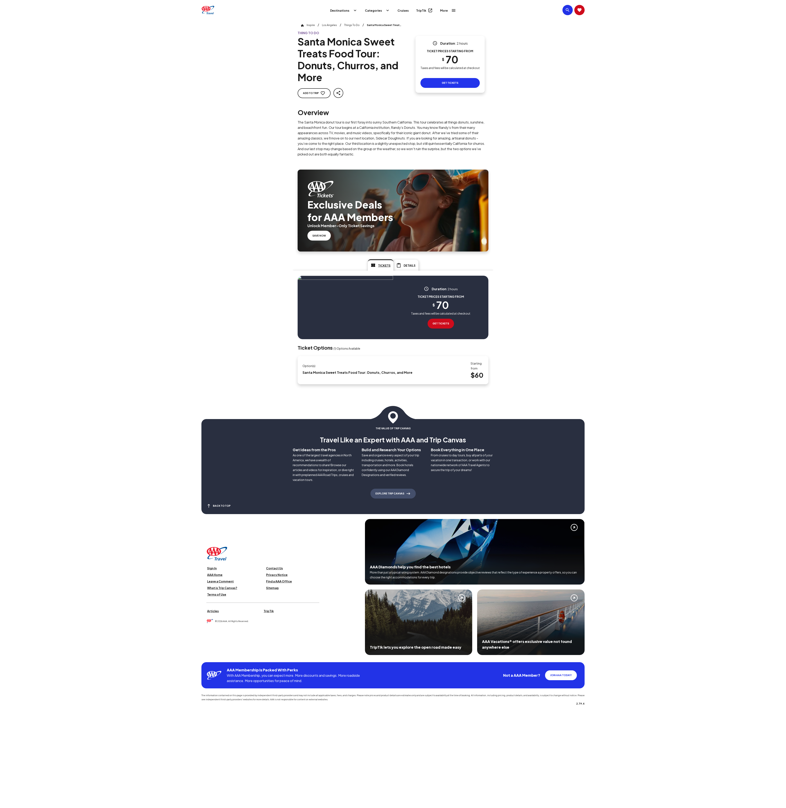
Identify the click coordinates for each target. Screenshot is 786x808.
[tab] (380, 265)
